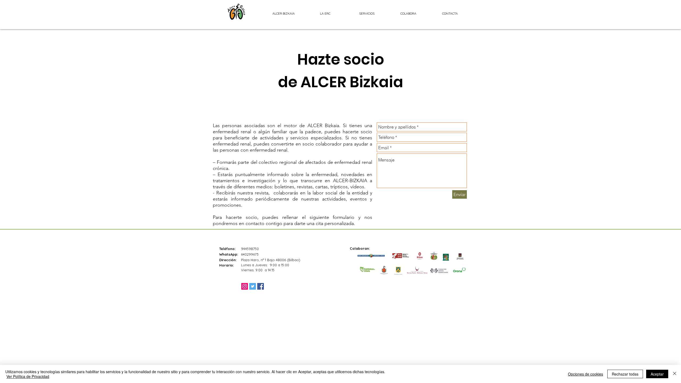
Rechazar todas (625, 374)
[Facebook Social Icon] (260, 286)
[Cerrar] (674, 374)
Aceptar (657, 374)
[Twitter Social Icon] (252, 286)
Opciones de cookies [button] (585, 374)
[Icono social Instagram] (244, 286)
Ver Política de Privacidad (27, 376)
